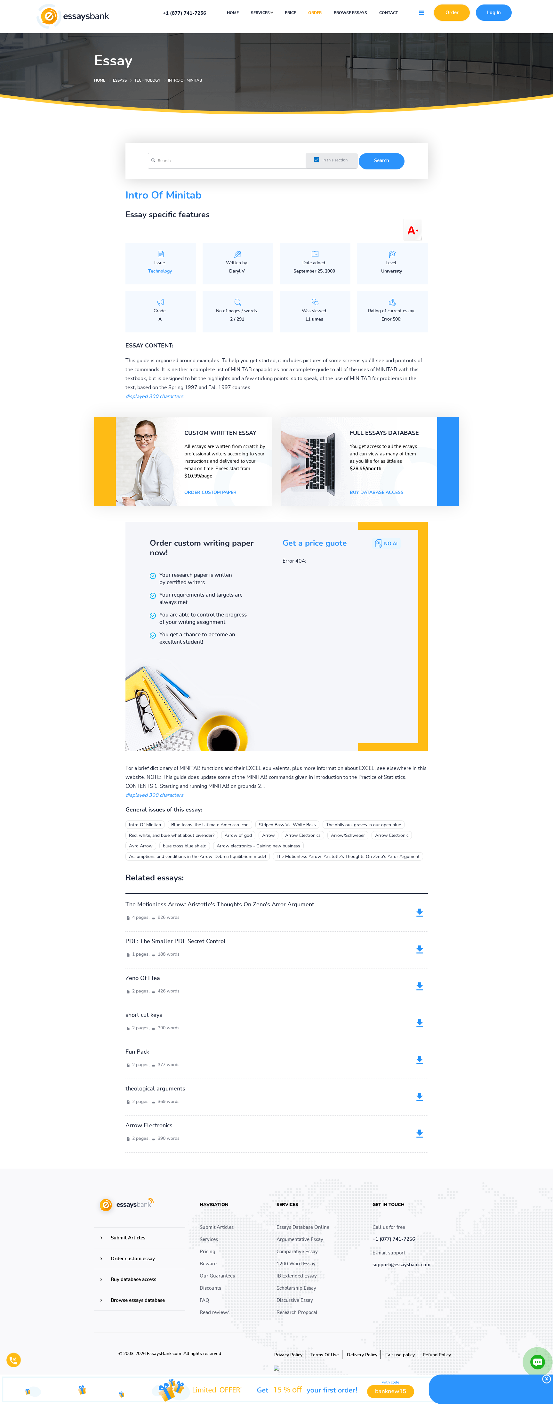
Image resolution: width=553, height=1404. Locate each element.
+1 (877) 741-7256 (184, 13)
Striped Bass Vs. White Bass (287, 825)
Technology (160, 271)
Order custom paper (210, 492)
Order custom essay (133, 1258)
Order (315, 13)
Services (261, 13)
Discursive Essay (294, 1300)
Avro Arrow (141, 846)
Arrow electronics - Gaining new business (258, 846)
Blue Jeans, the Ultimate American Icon (210, 825)
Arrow (268, 835)
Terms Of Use (324, 1355)
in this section (335, 160)
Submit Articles (128, 1238)
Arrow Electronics (303, 835)
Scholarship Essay (296, 1288)
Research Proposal (296, 1312)
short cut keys (143, 1015)
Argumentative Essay (299, 1239)
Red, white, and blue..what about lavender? (171, 835)
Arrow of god (238, 835)
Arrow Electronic (391, 835)
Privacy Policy (288, 1355)
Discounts (210, 1288)
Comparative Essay (297, 1251)
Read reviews (214, 1312)
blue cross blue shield (184, 846)
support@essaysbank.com (401, 1264)
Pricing (207, 1251)
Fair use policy (400, 1355)
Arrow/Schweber (348, 835)
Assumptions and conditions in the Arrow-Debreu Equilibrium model (197, 856)
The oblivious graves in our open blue (363, 825)
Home (233, 13)
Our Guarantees (217, 1276)
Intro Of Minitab (145, 825)
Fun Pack (137, 1052)
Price (290, 13)
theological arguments (155, 1089)
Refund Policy (437, 1355)
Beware (208, 1263)
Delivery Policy (362, 1355)
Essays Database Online (302, 1227)
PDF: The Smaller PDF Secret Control (175, 941)
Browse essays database (138, 1300)
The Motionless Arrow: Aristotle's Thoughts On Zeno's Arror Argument (348, 856)
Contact (388, 13)
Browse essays (350, 13)
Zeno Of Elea (142, 978)
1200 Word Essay (296, 1263)
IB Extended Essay (296, 1276)
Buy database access (377, 492)
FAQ (204, 1300)
